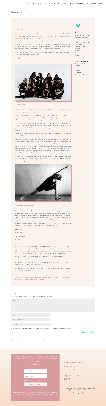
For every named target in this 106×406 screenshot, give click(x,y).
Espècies (77, 50)
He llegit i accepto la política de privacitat (36, 380)
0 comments (37, 15)
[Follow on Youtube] (69, 379)
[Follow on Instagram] (65, 379)
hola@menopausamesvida (81, 370)
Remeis (64, 3)
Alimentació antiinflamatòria (82, 35)
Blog (88, 3)
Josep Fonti (83, 390)
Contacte (93, 3)
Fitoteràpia (78, 53)
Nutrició (56, 3)
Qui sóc (34, 3)
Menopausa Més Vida (44, 3)
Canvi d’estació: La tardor (81, 75)
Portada (27, 3)
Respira (72, 3)
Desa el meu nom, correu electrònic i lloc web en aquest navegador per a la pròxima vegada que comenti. (41, 328)
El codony (77, 70)
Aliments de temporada (81, 37)
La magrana (78, 72)
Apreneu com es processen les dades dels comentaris (58, 340)
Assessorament (80, 3)
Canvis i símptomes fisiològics (25, 15)
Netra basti (78, 68)
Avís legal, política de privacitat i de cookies (78, 393)
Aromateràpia (78, 40)
